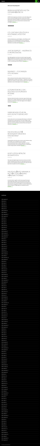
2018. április (4, 379)
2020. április (4, 334)
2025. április (4, 223)
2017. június (4, 398)
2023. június (4, 263)
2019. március (4, 359)
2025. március (4, 225)
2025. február (4, 227)
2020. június (4, 330)
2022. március (4, 291)
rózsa (9, 105)
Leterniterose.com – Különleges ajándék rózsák (17, 92)
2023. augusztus (4, 259)
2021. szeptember (4, 302)
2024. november (4, 233)
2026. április (4, 204)
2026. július (3, 201)
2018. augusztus (4, 372)
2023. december (4, 251)
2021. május (3, 310)
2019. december (4, 342)
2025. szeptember (4, 214)
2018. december (4, 364)
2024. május (3, 242)
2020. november (4, 321)
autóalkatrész (11, 25)
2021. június (4, 308)
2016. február (4, 428)
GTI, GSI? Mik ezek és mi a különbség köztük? (18, 33)
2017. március (4, 404)
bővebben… (15, 21)
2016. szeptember (4, 415)
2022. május (3, 287)
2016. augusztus (4, 417)
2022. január (4, 295)
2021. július (3, 306)
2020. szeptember (4, 325)
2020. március (4, 336)
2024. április (4, 244)
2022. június (4, 285)
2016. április (4, 424)
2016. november (4, 411)
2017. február (4, 406)
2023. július (3, 261)
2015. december (4, 432)
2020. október (4, 323)
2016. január (4, 430)
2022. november (4, 276)
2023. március (4, 268)
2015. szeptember (4, 438)
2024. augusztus (4, 236)
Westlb (3, 1)
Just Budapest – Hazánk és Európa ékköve (19, 52)
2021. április (4, 312)
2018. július (3, 374)
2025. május (3, 221)
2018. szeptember (4, 370)
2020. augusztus (4, 327)
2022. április (4, 289)
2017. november (4, 389)
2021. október (4, 300)
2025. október (4, 212)
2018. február (4, 383)
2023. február (4, 270)
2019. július (3, 351)
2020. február (4, 338)
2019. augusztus (4, 349)
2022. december (4, 274)
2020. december (4, 319)
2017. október (4, 391)
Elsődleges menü (39, 1)
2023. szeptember (4, 257)
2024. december (4, 231)
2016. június (4, 421)
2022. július (3, 283)
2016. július (3, 419)
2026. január (4, 208)
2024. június (4, 240)
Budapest (10, 64)
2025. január (4, 229)
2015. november (4, 434)
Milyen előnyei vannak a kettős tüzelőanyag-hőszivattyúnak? (19, 173)
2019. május (3, 355)
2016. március (4, 426)
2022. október (4, 278)
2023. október (4, 255)
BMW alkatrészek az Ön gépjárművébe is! (18, 11)
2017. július (3, 396)
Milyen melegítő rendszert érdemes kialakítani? (17, 134)
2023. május (3, 265)
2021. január (4, 317)
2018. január (4, 385)
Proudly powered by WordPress (6, 444)
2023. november (4, 253)
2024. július (3, 238)
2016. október (4, 413)
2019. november (4, 344)
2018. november (4, 366)
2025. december (4, 210)
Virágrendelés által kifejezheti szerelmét (18, 113)
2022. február (4, 293)
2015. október (4, 436)
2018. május (3, 377)
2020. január (4, 340)
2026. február (4, 206)
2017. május (3, 400)
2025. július (3, 218)
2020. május (3, 332)
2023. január (4, 272)
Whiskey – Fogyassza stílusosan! (17, 72)
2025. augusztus (4, 216)
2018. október (4, 368)
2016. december (4, 409)
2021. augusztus (4, 304)
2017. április (4, 402)
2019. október (4, 345)
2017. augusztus (4, 394)
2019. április (4, 357)
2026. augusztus (4, 199)
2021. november (4, 298)
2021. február (4, 315)
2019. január (4, 362)
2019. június (4, 353)
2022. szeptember (4, 280)
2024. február (4, 248)
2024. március (4, 246)
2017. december (4, 387)
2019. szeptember (4, 347)
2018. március (4, 381)
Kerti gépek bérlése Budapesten (17, 154)
